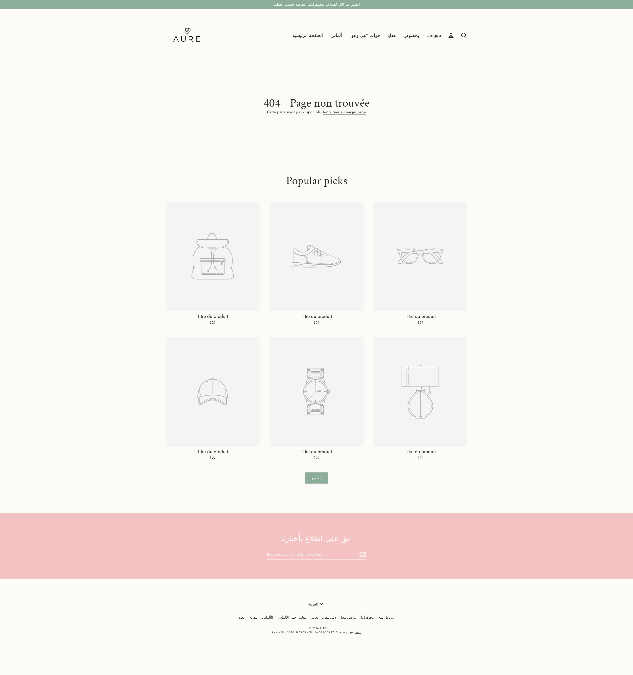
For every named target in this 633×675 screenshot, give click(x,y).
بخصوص (411, 35)
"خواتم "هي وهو (364, 35)
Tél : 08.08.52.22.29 (293, 632)
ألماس (336, 35)
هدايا (391, 35)
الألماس (267, 617)
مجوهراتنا (367, 617)
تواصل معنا (348, 617)
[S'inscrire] (362, 555)
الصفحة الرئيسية (308, 35)
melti (358, 632)
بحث (241, 617)
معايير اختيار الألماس (292, 617)
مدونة (253, 617)
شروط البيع (386, 617)
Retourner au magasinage (344, 112)
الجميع (317, 478)
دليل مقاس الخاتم (323, 617)
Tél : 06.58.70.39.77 (321, 632)
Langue (434, 35)
